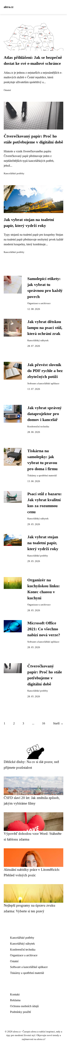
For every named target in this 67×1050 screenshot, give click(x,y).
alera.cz (8, 7)
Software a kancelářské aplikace (43, 383)
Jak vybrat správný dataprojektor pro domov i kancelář (44, 414)
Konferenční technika (38, 426)
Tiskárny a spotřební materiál (42, 475)
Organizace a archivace (39, 303)
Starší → (58, 723)
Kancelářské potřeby (14, 173)
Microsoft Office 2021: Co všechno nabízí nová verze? (43, 629)
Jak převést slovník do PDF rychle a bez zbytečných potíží (45, 371)
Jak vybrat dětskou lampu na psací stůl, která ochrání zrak (44, 328)
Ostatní (7, 90)
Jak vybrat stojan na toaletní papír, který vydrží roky (42, 543)
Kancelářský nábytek (38, 340)
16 (43, 723)
